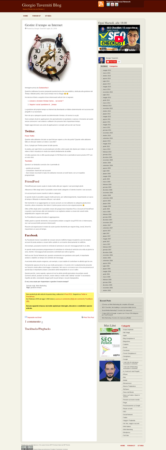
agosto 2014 (107, 78)
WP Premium (54, 445)
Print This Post (89, 317)
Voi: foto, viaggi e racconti (131, 423)
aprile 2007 (106, 241)
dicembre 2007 (107, 220)
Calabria (125, 344)
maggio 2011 (107, 124)
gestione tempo (36, 287)
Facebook (126, 350)
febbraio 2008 (107, 214)
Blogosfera (126, 341)
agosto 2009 (107, 168)
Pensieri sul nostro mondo (131, 399)
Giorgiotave (126, 356)
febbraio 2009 (107, 184)
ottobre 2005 (107, 290)
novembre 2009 (108, 160)
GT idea (48, 16)
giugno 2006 (106, 268)
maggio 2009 (107, 176)
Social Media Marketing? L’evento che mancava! (117, 310)
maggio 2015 (107, 70)
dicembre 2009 (107, 157)
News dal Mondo (128, 392)
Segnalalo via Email (34, 317)
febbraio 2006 (107, 279)
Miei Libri (110, 325)
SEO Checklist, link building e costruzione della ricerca (119, 307)
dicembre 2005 (107, 285)
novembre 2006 (108, 255)
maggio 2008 (107, 206)
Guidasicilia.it (43, 88)
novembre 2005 (108, 287)
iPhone (125, 374)
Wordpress (126, 432)
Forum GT (36, 16)
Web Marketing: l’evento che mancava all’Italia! (116, 318)
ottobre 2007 (107, 225)
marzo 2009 (106, 181)
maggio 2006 (107, 271)
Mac (124, 377)
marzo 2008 (106, 211)
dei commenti (77, 299)
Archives (104, 66)
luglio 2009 (106, 171)
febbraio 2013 (107, 105)
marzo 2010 (106, 149)
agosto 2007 (107, 230)
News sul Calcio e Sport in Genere (131, 395)
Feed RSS (68, 294)
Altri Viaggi (126, 332)
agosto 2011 (106, 119)
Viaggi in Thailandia (129, 420)
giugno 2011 (106, 122)
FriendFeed (30, 297)
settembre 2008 (108, 198)
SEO (124, 411)
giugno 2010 (106, 141)
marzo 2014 (106, 89)
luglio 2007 (106, 233)
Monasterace (127, 383)
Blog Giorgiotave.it (129, 338)
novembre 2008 (108, 192)
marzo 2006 (106, 277)
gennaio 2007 (107, 249)
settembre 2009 (108, 165)
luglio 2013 (106, 95)
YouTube (126, 435)
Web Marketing (41, 286)
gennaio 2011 (107, 130)
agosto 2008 (107, 201)
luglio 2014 (106, 81)
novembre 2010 (108, 133)
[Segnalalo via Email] (26, 317)
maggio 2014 (107, 86)
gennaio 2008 (107, 217)
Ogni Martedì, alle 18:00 (112, 23)
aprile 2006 (106, 274)
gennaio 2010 (107, 154)
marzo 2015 (106, 73)
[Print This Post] (82, 317)
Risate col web (127, 408)
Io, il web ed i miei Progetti (131, 371)
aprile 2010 (106, 146)
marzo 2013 (106, 103)
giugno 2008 (106, 203)
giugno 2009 (106, 173)
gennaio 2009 (107, 187)
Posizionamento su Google (131, 405)
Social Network (128, 414)
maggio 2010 (107, 143)
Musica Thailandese (129, 386)
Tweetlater (28, 161)
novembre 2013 (108, 92)
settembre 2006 (108, 260)
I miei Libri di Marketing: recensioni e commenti (130, 367)
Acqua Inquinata (128, 329)
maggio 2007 (107, 239)
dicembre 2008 (107, 190)
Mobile (125, 380)
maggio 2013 (107, 97)
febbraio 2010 (107, 152)
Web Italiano (127, 426)
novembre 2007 (108, 222)
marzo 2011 (106, 127)
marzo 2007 (106, 244)
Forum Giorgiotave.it (129, 353)
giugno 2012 (106, 114)
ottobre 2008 (107, 195)
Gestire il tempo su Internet (43, 25)
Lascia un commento (62, 299)
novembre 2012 (108, 108)
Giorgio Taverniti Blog (41, 5)
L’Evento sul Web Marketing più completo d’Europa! (118, 304)
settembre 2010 (108, 138)
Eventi (125, 347)
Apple (125, 335)
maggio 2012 (107, 116)
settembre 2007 (108, 228)
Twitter (83, 294)
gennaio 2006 (107, 282)
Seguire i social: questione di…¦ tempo (43, 104)
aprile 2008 (106, 209)
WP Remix (66, 445)
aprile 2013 (106, 100)
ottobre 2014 (107, 75)
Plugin (125, 402)
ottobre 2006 (107, 258)
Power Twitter (29, 136)
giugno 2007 (106, 236)
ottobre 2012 (107, 111)
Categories (113, 66)
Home (25, 16)
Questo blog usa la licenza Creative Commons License (50, 449)
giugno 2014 (106, 84)
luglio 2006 (106, 266)
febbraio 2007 (107, 247)
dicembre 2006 (107, 252)
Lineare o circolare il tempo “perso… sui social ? (46, 101)
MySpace (126, 389)
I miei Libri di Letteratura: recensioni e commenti (131, 363)
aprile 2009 (106, 179)
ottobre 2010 (107, 135)
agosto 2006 (107, 263)
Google (125, 359)
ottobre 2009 (107, 162)
